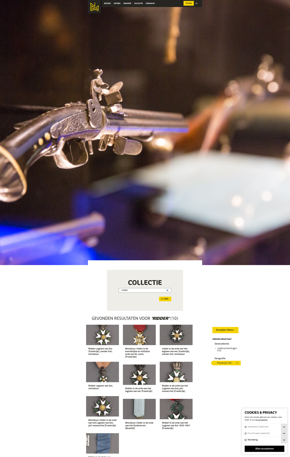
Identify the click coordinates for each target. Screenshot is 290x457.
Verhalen (150, 3)
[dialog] (264, 431)
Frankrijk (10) (224, 363)
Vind (166, 299)
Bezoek (107, 3)
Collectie (138, 3)
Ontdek (117, 3)
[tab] (284, 427)
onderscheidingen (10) (227, 349)
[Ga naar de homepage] (94, 6)
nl (197, 3)
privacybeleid (261, 420)
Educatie (127, 3)
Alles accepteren (264, 449)
